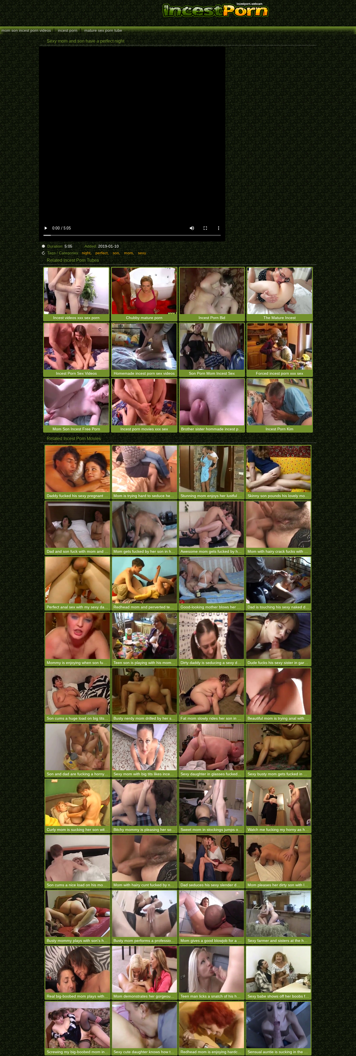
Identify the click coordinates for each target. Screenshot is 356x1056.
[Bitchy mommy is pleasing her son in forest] (144, 802)
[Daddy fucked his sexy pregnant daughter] (77, 469)
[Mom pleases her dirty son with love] (278, 858)
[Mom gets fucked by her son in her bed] (144, 524)
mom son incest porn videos (26, 30)
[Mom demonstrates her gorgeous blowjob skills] (144, 969)
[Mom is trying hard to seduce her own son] (144, 469)
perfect (101, 253)
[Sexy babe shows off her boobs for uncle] (278, 969)
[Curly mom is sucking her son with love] (77, 802)
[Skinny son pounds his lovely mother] (278, 469)
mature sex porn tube (103, 30)
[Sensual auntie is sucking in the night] (278, 1025)
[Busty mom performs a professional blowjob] (144, 913)
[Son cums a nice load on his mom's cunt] (77, 858)
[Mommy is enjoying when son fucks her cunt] (77, 636)
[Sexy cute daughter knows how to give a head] (144, 1025)
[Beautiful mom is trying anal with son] (278, 691)
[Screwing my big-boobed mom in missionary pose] (77, 1025)
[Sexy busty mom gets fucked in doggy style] (278, 747)
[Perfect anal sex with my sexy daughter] (77, 580)
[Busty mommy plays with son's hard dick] (77, 913)
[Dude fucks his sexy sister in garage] (278, 636)
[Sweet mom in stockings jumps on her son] (211, 802)
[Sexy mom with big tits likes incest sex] (144, 747)
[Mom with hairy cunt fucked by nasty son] (144, 858)
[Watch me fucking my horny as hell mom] (278, 802)
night (86, 253)
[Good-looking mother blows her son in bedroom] (211, 580)
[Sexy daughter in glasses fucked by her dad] (211, 747)
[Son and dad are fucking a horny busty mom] (77, 747)
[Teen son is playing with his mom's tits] (144, 636)
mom (128, 253)
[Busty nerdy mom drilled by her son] (144, 691)
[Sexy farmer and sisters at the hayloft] (278, 913)
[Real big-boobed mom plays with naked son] (77, 969)
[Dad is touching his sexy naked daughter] (278, 580)
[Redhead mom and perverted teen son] (144, 580)
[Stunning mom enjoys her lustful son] (211, 469)
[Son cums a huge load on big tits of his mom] (77, 691)
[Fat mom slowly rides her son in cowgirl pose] (211, 691)
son (116, 253)
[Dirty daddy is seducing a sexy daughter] (211, 636)
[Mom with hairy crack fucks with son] (278, 524)
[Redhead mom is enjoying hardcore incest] (211, 1025)
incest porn (67, 30)
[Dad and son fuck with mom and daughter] (77, 524)
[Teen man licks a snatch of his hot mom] (211, 969)
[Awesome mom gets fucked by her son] (211, 524)
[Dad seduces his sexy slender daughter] (211, 858)
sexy (142, 253)
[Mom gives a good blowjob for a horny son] (211, 913)
